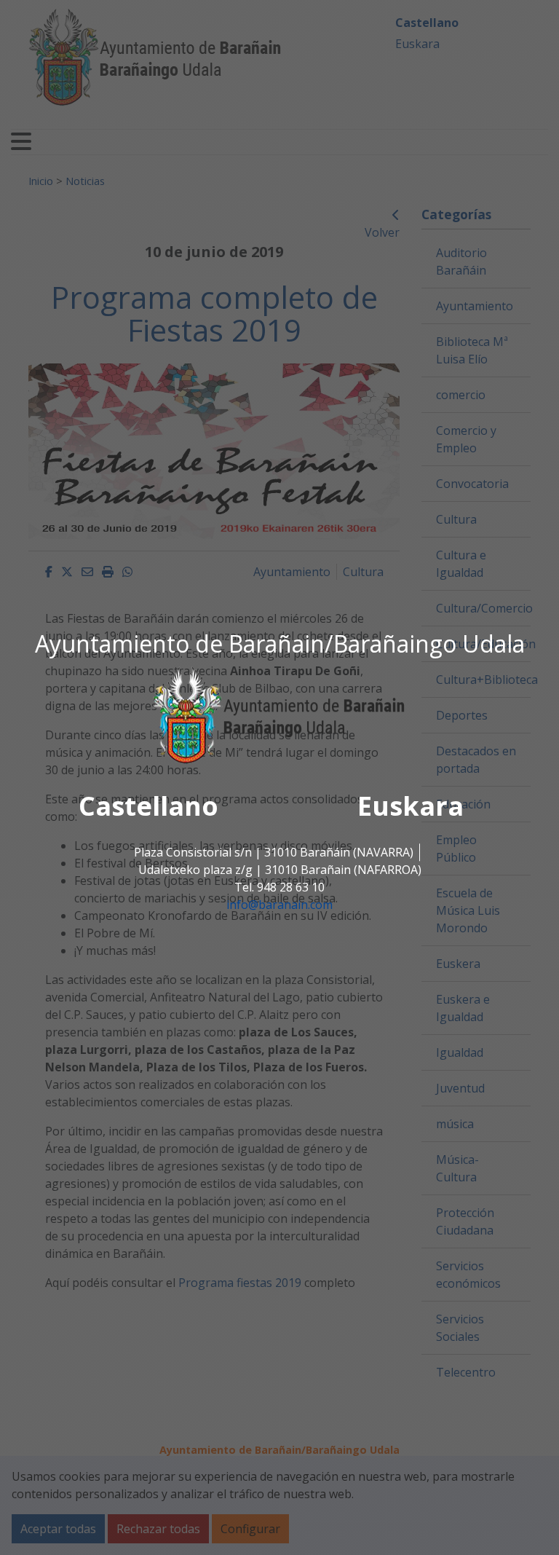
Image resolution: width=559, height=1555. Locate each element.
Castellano (148, 806)
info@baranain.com (279, 905)
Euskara (410, 806)
